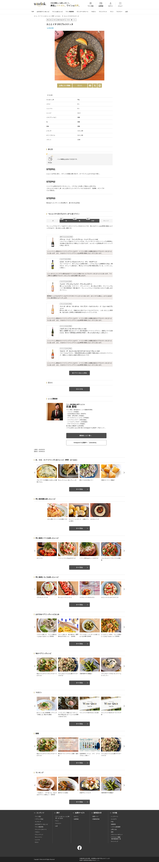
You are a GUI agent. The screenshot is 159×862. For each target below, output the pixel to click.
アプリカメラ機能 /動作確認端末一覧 (116, 837)
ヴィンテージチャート (82, 11)
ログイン (76, 816)
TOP (32, 11)
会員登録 (76, 819)
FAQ (112, 821)
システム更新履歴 (115, 827)
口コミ (80, 85)
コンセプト (114, 819)
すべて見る (79, 489)
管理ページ (95, 816)
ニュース (37, 839)
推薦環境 (113, 824)
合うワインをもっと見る (79, 373)
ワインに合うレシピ (57, 11)
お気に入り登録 (64, 85)
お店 (126, 11)
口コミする (79, 389)
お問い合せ (114, 829)
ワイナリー (119, 11)
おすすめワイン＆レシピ (41, 824)
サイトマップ (114, 841)
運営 (112, 832)
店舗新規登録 (96, 819)
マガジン (93, 11)
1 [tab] (79, 78)
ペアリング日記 (39, 819)
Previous (53, 56)
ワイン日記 (38, 816)
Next (105, 56)
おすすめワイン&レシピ (43, 11)
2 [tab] (81, 78)
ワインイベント (103, 11)
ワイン (112, 11)
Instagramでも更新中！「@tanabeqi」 (85, 442)
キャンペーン (38, 837)
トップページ (114, 816)
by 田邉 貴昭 (50, 28)
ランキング (38, 821)
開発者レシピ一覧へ (86, 435)
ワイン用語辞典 (70, 11)
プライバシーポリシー (117, 834)
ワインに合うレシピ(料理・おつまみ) (62, 817)
